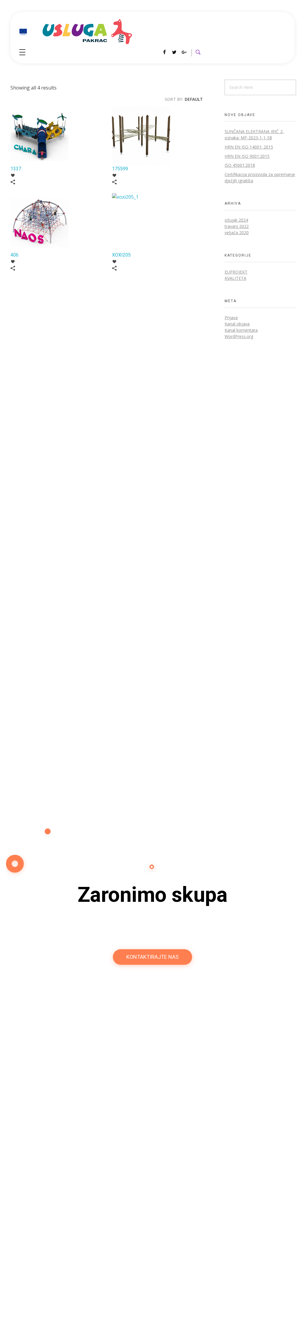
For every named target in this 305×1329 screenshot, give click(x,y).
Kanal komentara (241, 330)
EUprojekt (236, 272)
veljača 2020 (237, 232)
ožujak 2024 (236, 220)
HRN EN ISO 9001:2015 (247, 156)
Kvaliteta (235, 278)
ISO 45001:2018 (240, 165)
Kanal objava (237, 324)
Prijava (231, 317)
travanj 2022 (237, 226)
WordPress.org (239, 336)
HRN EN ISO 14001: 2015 (249, 147)
